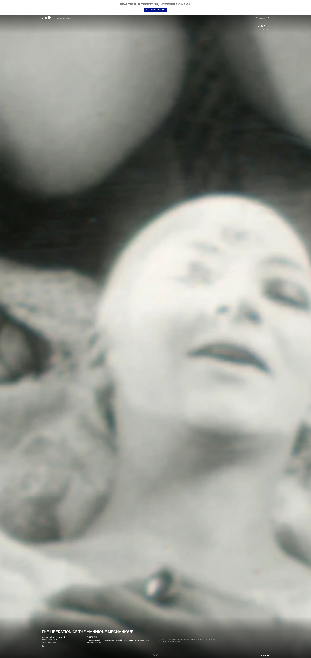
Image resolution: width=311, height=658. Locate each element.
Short (55, 642)
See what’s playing (155, 10)
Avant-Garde (47, 642)
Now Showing (64, 18)
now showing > (175, 642)
